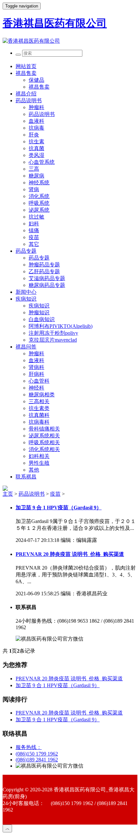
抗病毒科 (39, 422)
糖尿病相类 (42, 394)
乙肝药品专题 (44, 271)
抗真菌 (36, 148)
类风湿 (36, 155)
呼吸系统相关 (44, 442)
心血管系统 (42, 162)
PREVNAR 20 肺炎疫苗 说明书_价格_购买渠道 (70, 554)
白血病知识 (42, 319)
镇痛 (34, 230)
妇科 (34, 223)
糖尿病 (36, 175)
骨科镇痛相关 (44, 429)
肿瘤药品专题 (44, 264)
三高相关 (39, 401)
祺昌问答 (26, 346)
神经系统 (39, 182)
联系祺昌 (26, 476)
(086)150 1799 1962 (37, 754)
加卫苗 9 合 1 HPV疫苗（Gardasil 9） (59, 507)
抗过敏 (36, 216)
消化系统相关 (44, 449)
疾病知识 (26, 299)
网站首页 (26, 66)
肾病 (34, 189)
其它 (34, 244)
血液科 (36, 121)
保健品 (36, 80)
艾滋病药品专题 (47, 278)
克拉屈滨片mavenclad (53, 340)
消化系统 (39, 196)
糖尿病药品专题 (47, 285)
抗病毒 (36, 128)
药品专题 (26, 251)
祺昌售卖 (26, 73)
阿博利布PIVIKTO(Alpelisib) (60, 326)
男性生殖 (39, 463)
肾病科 (36, 367)
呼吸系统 (39, 203)
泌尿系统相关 (44, 435)
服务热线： (29, 747)
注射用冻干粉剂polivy (53, 333)
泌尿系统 (39, 210)
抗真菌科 (39, 415)
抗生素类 (39, 408)
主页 (8, 494)
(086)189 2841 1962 (37, 759)
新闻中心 (26, 292)
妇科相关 (39, 456)
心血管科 (39, 381)
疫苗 (34, 237)
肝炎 (34, 134)
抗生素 (36, 141)
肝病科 (36, 374)
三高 (34, 169)
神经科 (36, 387)
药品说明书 (29, 100)
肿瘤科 (36, 107)
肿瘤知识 (39, 312)
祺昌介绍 (26, 93)
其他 (34, 470)
